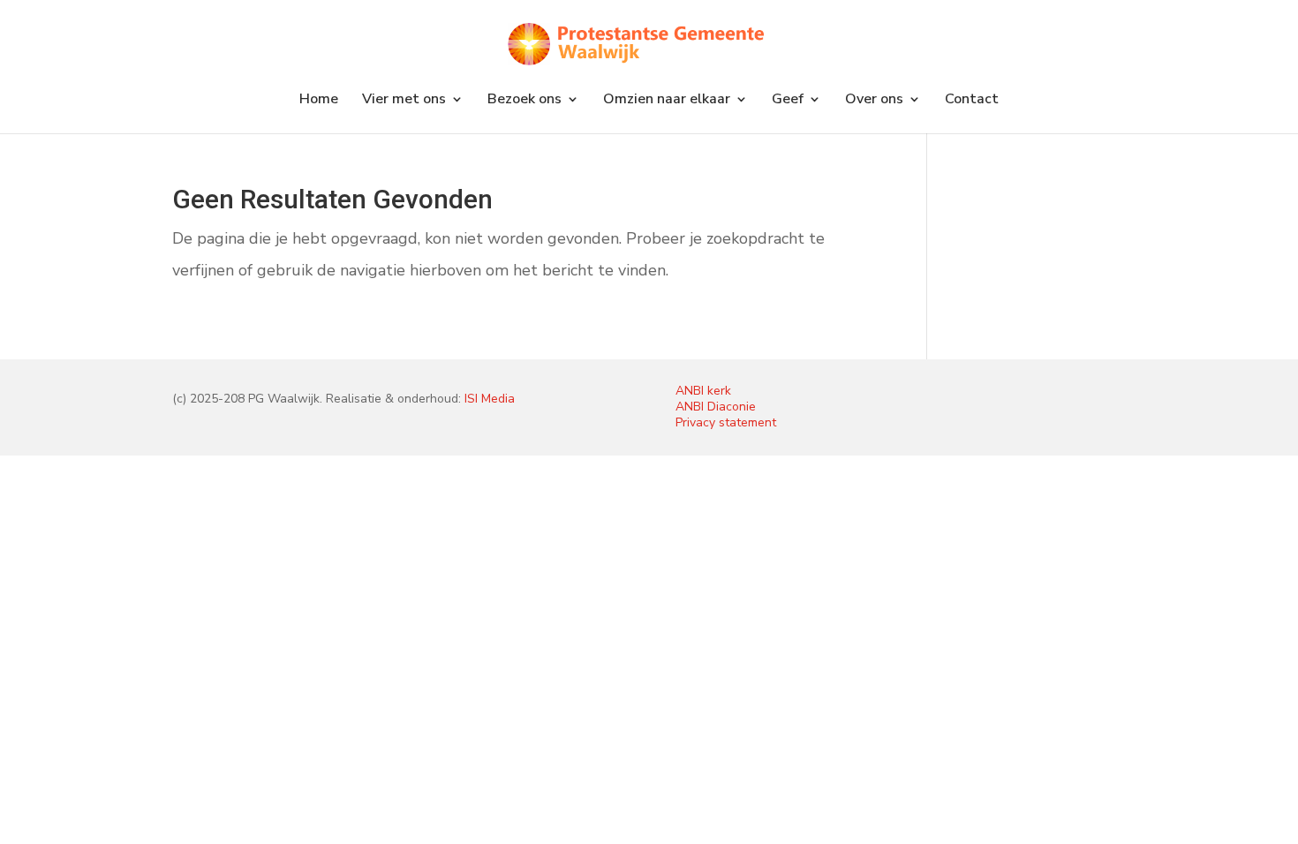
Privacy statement (725, 422)
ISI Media (489, 398)
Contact (972, 101)
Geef (788, 101)
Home (318, 101)
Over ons (874, 101)
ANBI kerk (703, 390)
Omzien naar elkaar (666, 101)
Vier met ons (404, 101)
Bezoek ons (524, 101)
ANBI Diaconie (715, 406)
